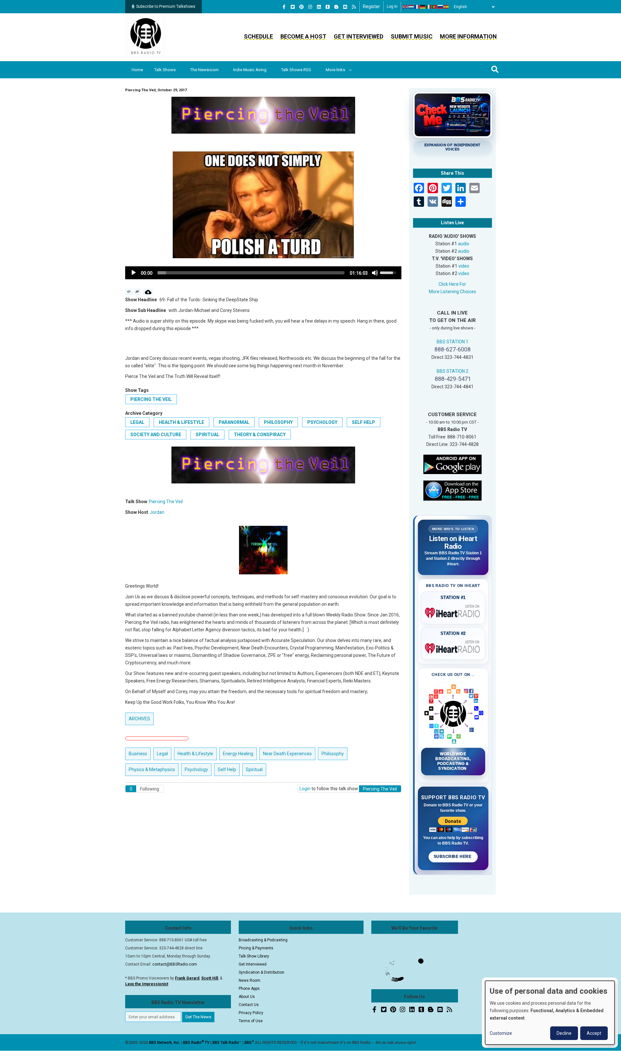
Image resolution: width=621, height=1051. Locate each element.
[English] (406, 7)
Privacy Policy (251, 1013)
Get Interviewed (358, 36)
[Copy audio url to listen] (137, 292)
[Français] (417, 7)
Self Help (363, 422)
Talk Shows (165, 69)
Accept (594, 1033)
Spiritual (207, 434)
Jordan (157, 512)
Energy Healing (238, 753)
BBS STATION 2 (452, 371)
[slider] (251, 272)
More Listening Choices (452, 291)
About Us (247, 996)
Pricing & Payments (256, 948)
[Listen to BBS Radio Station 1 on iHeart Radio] (453, 611)
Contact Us (249, 1004)
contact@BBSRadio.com (174, 964)
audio (463, 243)
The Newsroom (204, 69)
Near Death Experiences (287, 753)
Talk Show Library (254, 956)
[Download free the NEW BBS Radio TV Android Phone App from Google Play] (452, 463)
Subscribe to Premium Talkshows (165, 6)
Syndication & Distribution (261, 972)
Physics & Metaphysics (152, 769)
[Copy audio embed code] (129, 292)
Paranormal (234, 422)
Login (305, 788)
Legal (137, 422)
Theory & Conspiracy (260, 434)
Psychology (322, 422)
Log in (392, 6)
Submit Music (411, 36)
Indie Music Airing (250, 69)
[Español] (446, 7)
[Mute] (375, 273)
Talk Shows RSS (296, 69)
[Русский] (440, 7)
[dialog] (550, 1013)
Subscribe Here (453, 856)
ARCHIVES (139, 718)
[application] (263, 272)
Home (137, 69)
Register (371, 6)
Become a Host (303, 36)
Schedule (258, 36)
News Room (249, 980)
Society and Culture (155, 434)
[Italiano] (429, 7)
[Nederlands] (411, 7)
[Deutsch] (423, 7)
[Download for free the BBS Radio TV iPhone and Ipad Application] (452, 489)
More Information (468, 36)
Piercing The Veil (151, 399)
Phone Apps (249, 988)
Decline (564, 1033)
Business (138, 753)
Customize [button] (501, 1033)
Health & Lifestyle (181, 422)
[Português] (435, 7)
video (463, 266)
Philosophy (278, 422)
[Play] (133, 273)
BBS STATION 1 (452, 341)
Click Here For (452, 284)
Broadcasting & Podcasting (263, 940)
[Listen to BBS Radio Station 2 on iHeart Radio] (453, 647)
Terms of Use (251, 1021)
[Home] (146, 36)
